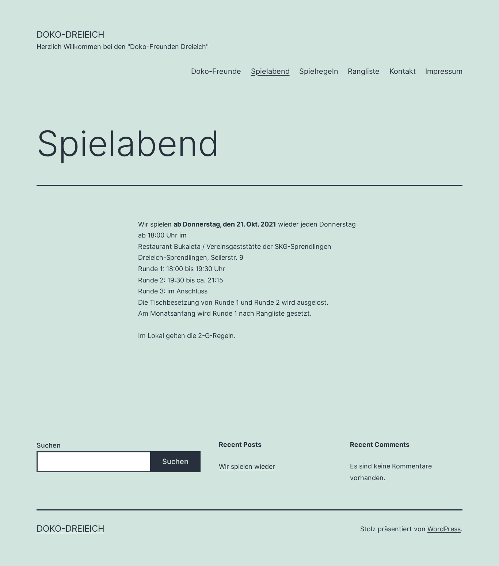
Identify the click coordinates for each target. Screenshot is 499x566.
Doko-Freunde (216, 71)
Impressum (443, 71)
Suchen (49, 445)
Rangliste (364, 71)
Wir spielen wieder (247, 466)
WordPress (444, 529)
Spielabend (270, 71)
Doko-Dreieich (70, 34)
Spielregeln (318, 71)
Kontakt (402, 71)
